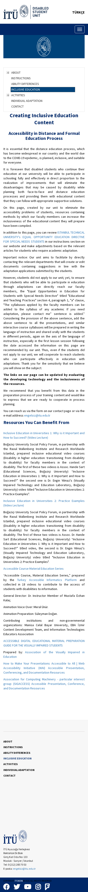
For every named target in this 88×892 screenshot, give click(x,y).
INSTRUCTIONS (21, 78)
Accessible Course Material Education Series (33, 569)
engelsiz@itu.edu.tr (37, 415)
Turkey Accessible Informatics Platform (47, 580)
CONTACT (17, 106)
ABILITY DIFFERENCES (25, 84)
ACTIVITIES (18, 95)
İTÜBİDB (19, 880)
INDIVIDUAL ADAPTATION (26, 101)
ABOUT (16, 72)
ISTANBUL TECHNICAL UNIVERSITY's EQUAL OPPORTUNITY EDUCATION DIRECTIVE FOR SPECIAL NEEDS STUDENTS (44, 236)
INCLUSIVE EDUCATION (25, 89)
